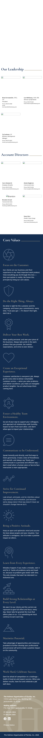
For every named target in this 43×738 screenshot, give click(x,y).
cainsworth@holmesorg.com (12, 189)
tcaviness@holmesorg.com (11, 142)
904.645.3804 (37, 2)
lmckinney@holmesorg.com (33, 103)
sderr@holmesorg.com (32, 222)
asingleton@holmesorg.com (33, 189)
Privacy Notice (9, 725)
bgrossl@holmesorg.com (11, 205)
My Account (10, 2)
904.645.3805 (11, 714)
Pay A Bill (23, 2)
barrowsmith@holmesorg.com (9, 107)
